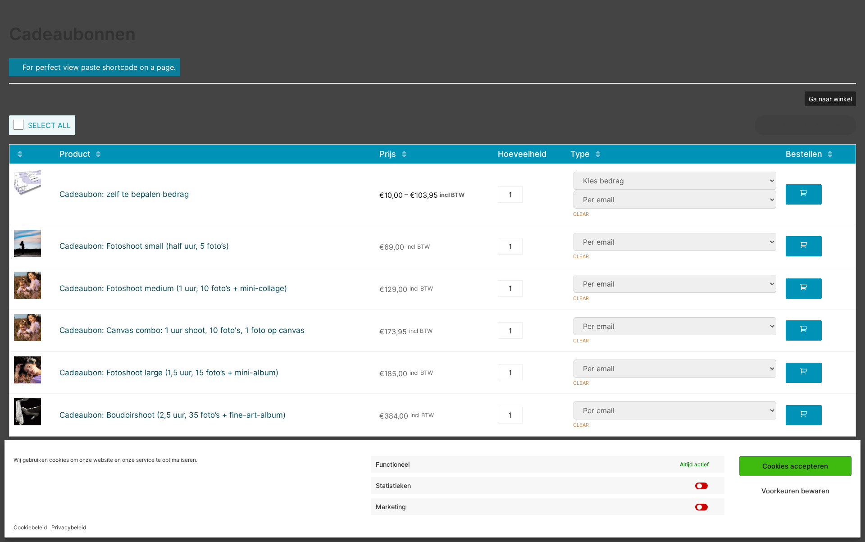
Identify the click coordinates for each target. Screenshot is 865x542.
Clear (581, 214)
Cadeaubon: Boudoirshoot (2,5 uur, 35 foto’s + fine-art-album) (172, 415)
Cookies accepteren (795, 466)
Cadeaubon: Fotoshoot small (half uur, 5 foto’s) (144, 246)
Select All (49, 125)
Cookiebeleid (30, 527)
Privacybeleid (68, 527)
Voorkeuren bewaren (795, 491)
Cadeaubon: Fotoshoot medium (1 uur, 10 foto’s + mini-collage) (173, 288)
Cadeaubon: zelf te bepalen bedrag (124, 194)
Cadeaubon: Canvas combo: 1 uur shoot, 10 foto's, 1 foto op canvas (182, 330)
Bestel (804, 194)
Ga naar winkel (830, 99)
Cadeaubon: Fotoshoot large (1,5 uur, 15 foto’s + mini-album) (168, 373)
